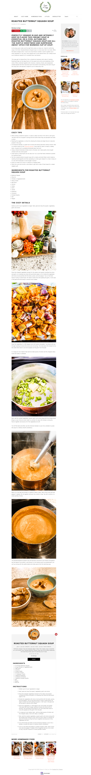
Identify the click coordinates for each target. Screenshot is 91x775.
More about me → (70, 50)
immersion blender (29, 146)
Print (34, 659)
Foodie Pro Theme (57, 769)
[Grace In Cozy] (45, 13)
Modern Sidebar (73, 108)
